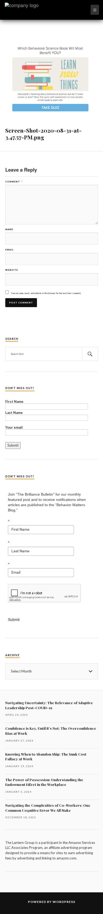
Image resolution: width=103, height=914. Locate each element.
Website (11, 270)
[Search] (90, 354)
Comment (13, 182)
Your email (14, 427)
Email (9, 250)
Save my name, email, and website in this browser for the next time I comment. (46, 293)
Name (9, 229)
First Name (14, 402)
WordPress (64, 902)
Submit (14, 619)
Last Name (14, 413)
